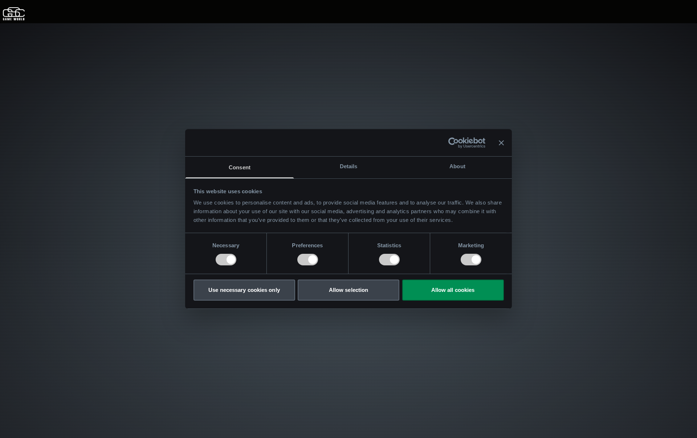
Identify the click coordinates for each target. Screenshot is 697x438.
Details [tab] (349, 166)
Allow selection (348, 290)
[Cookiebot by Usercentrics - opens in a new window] (453, 142)
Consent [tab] (239, 167)
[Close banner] (501, 142)
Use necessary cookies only (244, 290)
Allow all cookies (453, 290)
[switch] (307, 259)
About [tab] (457, 166)
